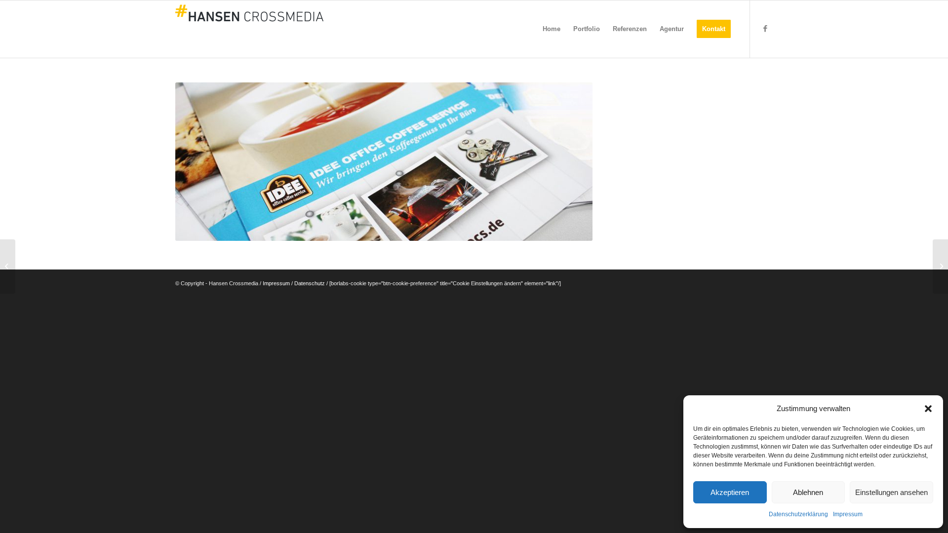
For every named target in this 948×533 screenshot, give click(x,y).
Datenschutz (309, 283)
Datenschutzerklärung (798, 514)
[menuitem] (551, 29)
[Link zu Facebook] (765, 28)
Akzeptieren (730, 492)
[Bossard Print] (940, 266)
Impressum (848, 514)
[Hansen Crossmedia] (249, 29)
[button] (928, 409)
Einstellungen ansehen (891, 492)
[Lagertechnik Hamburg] (7, 266)
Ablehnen (808, 492)
